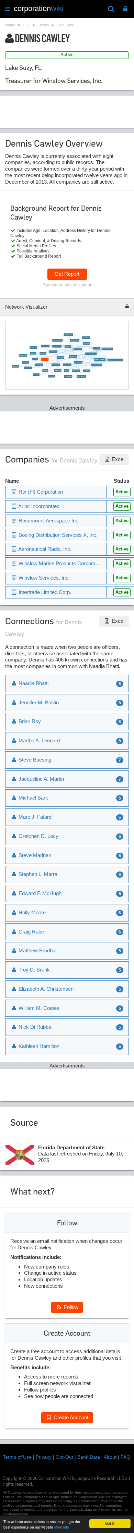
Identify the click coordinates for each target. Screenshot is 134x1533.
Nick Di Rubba (25, 362)
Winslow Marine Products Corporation (60, 563)
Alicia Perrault (43, 353)
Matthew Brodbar (52, 352)
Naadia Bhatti (32, 683)
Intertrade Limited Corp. (44, 592)
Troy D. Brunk (33, 970)
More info (61, 1527)
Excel (117, 459)
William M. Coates (67, 365)
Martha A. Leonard (38, 740)
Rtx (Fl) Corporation (68, 334)
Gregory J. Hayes (86, 337)
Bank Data (88, 1457)
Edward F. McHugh (23, 355)
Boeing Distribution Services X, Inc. (115, 360)
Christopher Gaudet (55, 365)
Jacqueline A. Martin (75, 340)
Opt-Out (64, 1457)
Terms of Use (17, 1457)
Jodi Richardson (33, 347)
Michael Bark (32, 798)
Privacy (44, 1457)
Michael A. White (27, 368)
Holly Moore (31, 912)
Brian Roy (66, 370)
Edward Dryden (57, 370)
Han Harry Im (67, 346)
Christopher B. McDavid (96, 365)
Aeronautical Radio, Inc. (108, 348)
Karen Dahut (34, 359)
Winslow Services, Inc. (57, 340)
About (110, 1457)
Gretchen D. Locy (73, 356)
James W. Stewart (45, 346)
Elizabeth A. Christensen (99, 359)
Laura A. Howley (60, 357)
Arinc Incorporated (77, 348)
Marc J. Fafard (96, 348)
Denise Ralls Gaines (57, 346)
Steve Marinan (86, 343)
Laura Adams (33, 353)
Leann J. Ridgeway (39, 365)
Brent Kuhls (45, 370)
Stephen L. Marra (75, 370)
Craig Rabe (30, 932)
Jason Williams (86, 370)
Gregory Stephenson (81, 376)
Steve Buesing (36, 374)
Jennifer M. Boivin (68, 376)
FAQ (125, 1457)
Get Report (67, 274)
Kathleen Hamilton (78, 362)
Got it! (110, 1523)
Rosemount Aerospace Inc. (91, 353)
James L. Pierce (15, 366)
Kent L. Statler (51, 376)
